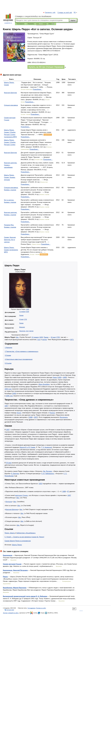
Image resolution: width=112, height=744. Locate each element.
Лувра (55, 377)
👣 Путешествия (9, 609)
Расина (52, 413)
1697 (35, 417)
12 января (22, 311)
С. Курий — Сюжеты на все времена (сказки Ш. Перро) (24, 537)
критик (31, 331)
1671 (72, 339)
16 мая (21, 319)
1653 (40, 483)
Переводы (31, 24)
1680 (64, 377)
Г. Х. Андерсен (46, 447)
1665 (27, 309)
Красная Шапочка (10, 92)
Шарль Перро (17, 545)
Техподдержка (31, 608)
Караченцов (7, 555)
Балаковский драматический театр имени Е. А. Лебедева (25, 596)
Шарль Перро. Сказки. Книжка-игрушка (9, 177)
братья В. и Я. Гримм (27, 447)
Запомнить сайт (50, 12)
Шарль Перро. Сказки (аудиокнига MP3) (11, 250)
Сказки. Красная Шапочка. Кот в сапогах (10, 239)
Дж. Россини (47, 471)
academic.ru (8, 23)
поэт (27, 331)
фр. (17, 337)
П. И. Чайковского (47, 473)
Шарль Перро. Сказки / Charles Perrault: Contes (10, 142)
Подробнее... (37, 89)
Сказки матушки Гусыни (12, 564)
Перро (5, 576)
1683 (14, 393)
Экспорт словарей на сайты (10, 613)
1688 (30, 417)
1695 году (9, 396)
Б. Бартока (15, 473)
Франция (22, 327)
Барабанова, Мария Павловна (14, 587)
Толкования (20, 24)
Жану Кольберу (44, 384)
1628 (27, 311)
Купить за (46, 67)
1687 (6, 406)
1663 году (8, 389)
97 (68, 491)
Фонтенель (64, 417)
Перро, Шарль (10, 533)
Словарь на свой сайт (65, 12)
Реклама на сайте (41, 608)
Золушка (8, 501)
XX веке (9, 463)
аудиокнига (47, 134)
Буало (19, 413)
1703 (25, 319)
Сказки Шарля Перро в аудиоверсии (18, 541)
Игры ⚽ (51, 24)
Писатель (22, 331)
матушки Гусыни (21, 495)
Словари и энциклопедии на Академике (33, 16)
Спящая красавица (11, 105)
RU (75, 12)
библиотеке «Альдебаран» (26, 533)
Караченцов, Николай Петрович (15, 570)
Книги (41, 24)
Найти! (73, 20)
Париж (21, 315)
